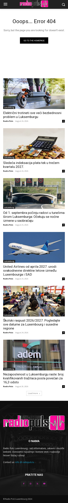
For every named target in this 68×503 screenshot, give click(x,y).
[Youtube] (44, 483)
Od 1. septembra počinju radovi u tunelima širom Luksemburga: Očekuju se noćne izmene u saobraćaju (34, 217)
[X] (37, 483)
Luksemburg (9, 107)
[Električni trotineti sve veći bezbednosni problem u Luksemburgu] (34, 93)
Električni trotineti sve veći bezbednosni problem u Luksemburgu (32, 115)
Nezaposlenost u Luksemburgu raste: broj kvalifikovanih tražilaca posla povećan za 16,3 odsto (33, 378)
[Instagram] (30, 483)
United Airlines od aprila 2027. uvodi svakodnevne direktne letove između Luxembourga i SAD (29, 270)
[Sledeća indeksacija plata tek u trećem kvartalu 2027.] (34, 143)
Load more (33, 393)
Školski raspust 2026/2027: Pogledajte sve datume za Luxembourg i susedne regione (31, 324)
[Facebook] (23, 483)
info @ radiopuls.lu (24, 462)
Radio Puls (8, 121)
